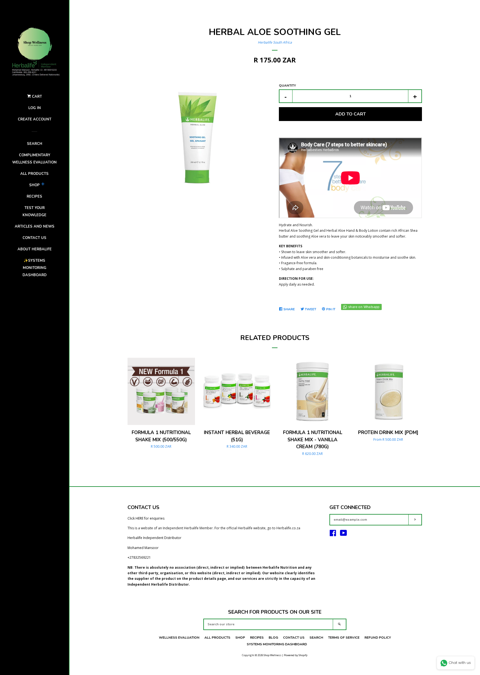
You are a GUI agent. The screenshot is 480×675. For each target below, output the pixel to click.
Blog (273, 637)
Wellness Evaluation (179, 637)
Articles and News (34, 226)
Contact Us (293, 637)
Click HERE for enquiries (146, 518)
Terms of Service (343, 637)
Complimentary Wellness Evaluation (34, 159)
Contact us (34, 237)
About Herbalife (35, 249)
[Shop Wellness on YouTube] (343, 534)
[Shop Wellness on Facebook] (332, 534)
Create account (34, 119)
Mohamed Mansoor (143, 547)
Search (34, 143)
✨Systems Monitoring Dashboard (34, 268)
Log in (34, 107)
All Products (34, 173)
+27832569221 (139, 557)
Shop (34, 185)
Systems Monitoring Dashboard (277, 644)
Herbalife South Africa (275, 42)
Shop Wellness (272, 655)
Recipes (34, 196)
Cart (36, 96)
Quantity (287, 85)
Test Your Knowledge (34, 211)
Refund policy (377, 637)
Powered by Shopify (296, 655)
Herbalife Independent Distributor (154, 537)
